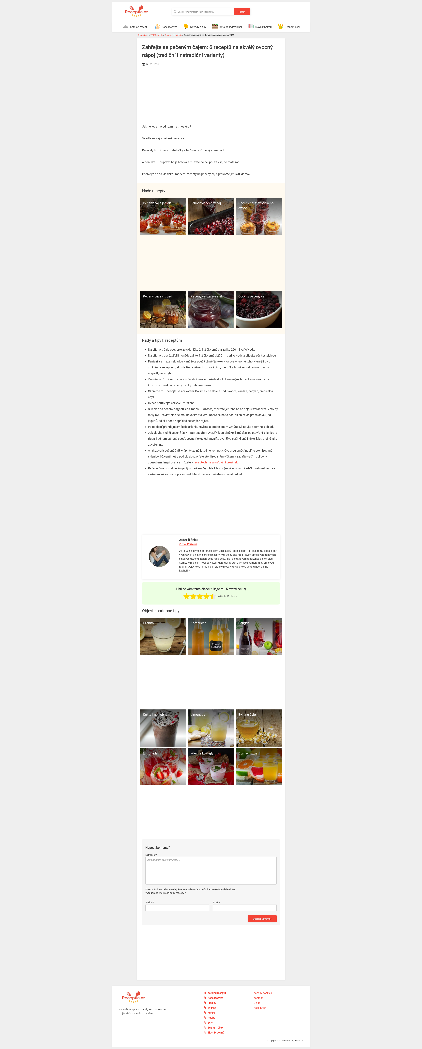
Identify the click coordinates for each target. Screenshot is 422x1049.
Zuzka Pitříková (188, 544)
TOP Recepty (157, 35)
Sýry (210, 1022)
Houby (211, 1017)
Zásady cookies (263, 993)
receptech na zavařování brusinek (216, 462)
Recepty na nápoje (173, 35)
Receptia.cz (143, 35)
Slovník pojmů (263, 27)
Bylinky (212, 1007)
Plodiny (212, 1002)
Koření (211, 1012)
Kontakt (258, 998)
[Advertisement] (211, 92)
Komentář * (151, 854)
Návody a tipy (198, 27)
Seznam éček (292, 27)
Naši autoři (260, 1007)
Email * (216, 902)
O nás (257, 1002)
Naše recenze (169, 27)
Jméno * (149, 902)
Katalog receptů (139, 27)
